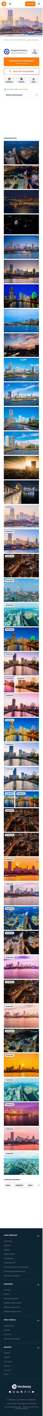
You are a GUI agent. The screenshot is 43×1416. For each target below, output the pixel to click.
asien (8, 1220)
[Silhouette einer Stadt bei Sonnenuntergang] (21, 345)
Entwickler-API (9, 1297)
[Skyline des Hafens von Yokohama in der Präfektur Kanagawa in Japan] (21, 247)
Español (7, 1394)
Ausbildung (8, 1293)
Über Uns (7, 1372)
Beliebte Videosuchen (12, 1349)
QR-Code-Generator (12, 1313)
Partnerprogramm (11, 1336)
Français (7, 1407)
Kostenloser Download (22, 61)
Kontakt (7, 1367)
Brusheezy (8, 1275)
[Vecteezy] (3, 3)
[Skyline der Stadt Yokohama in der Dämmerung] (21, 639)
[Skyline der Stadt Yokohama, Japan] (21, 517)
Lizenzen (7, 1327)
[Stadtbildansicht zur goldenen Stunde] (21, 468)
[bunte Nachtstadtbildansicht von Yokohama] (21, 492)
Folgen (34, 53)
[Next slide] (33, 1220)
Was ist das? (24, 89)
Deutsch (7, 1403)
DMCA (6, 1331)
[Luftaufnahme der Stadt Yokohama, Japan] (21, 566)
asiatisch (19, 1220)
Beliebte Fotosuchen (12, 1344)
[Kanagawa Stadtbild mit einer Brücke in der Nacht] (21, 202)
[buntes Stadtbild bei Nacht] (21, 178)
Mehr (6, 1411)
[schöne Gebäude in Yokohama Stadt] (21, 879)
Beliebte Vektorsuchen (13, 1340)
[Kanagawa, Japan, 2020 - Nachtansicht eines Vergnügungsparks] (21, 153)
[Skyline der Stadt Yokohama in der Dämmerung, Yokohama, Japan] (21, 664)
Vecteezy (7, 1280)
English (7, 1390)
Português (8, 1399)
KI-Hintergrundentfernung (14, 1309)
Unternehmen (9, 1288)
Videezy (7, 1284)
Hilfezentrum (9, 1363)
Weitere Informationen (14, 96)
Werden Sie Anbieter (12, 1376)
